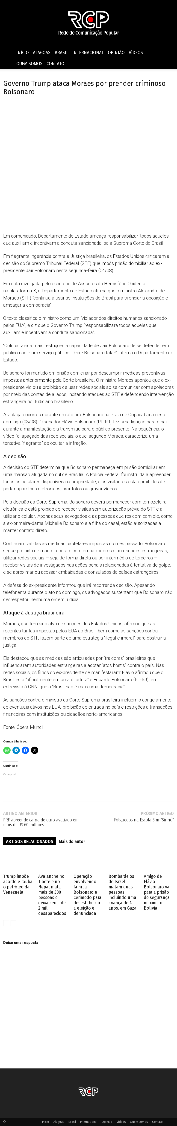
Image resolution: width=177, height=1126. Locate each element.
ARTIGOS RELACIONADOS (29, 841)
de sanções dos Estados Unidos (90, 623)
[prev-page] (6, 923)
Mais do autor (72, 841)
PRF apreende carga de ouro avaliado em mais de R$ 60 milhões (41, 822)
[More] (61, 109)
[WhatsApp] (39, 109)
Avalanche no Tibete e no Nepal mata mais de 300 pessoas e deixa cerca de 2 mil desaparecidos (52, 894)
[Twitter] (18, 109)
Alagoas (41, 52)
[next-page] (13, 923)
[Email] (50, 109)
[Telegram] (29, 109)
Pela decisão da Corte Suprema (35, 502)
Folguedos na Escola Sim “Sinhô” (144, 820)
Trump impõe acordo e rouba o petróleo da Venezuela (17, 884)
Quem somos (29, 63)
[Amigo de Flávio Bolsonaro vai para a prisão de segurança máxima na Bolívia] (159, 862)
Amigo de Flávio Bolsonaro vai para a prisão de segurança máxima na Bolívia (157, 892)
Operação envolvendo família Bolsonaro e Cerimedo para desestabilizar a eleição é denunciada (87, 894)
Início (22, 52)
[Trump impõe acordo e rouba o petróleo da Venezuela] (18, 862)
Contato (55, 63)
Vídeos (136, 52)
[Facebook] (7, 109)
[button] (168, 52)
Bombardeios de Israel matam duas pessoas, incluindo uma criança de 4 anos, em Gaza (122, 892)
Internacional (88, 52)
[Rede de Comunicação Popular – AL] (88, 23)
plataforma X (22, 291)
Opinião (116, 52)
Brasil (61, 52)
